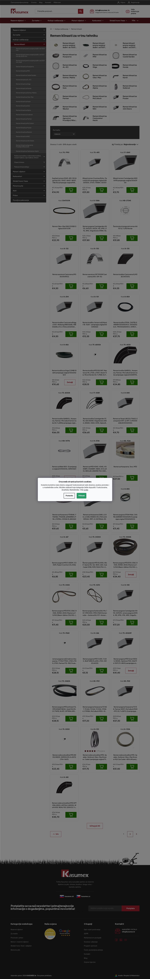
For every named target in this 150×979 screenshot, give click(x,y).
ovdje (86, 490)
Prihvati (81, 496)
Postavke (69, 496)
